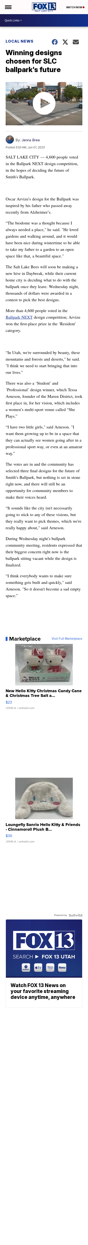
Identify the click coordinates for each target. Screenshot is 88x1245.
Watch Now (74, 7)
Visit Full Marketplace (67, 638)
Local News (20, 41)
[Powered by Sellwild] (75, 915)
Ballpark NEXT (19, 317)
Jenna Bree (31, 140)
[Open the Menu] (8, 7)
